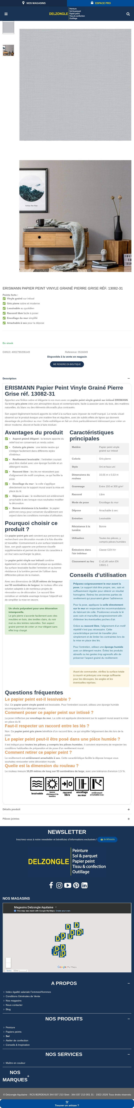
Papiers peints (13, 1031)
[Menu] (6, 13)
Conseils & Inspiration (18, 1044)
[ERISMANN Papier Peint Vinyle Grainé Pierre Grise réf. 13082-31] (75, 146)
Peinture (10, 1027)
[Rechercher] (128, 13)
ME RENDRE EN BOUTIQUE (67, 364)
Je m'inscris (109, 839)
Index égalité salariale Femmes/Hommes (28, 991)
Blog (8, 1009)
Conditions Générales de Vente (23, 996)
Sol (8, 1036)
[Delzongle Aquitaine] (67, 13)
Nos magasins (13, 1000)
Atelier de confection (17, 1040)
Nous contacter (14, 1005)
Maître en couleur (15, 1063)
